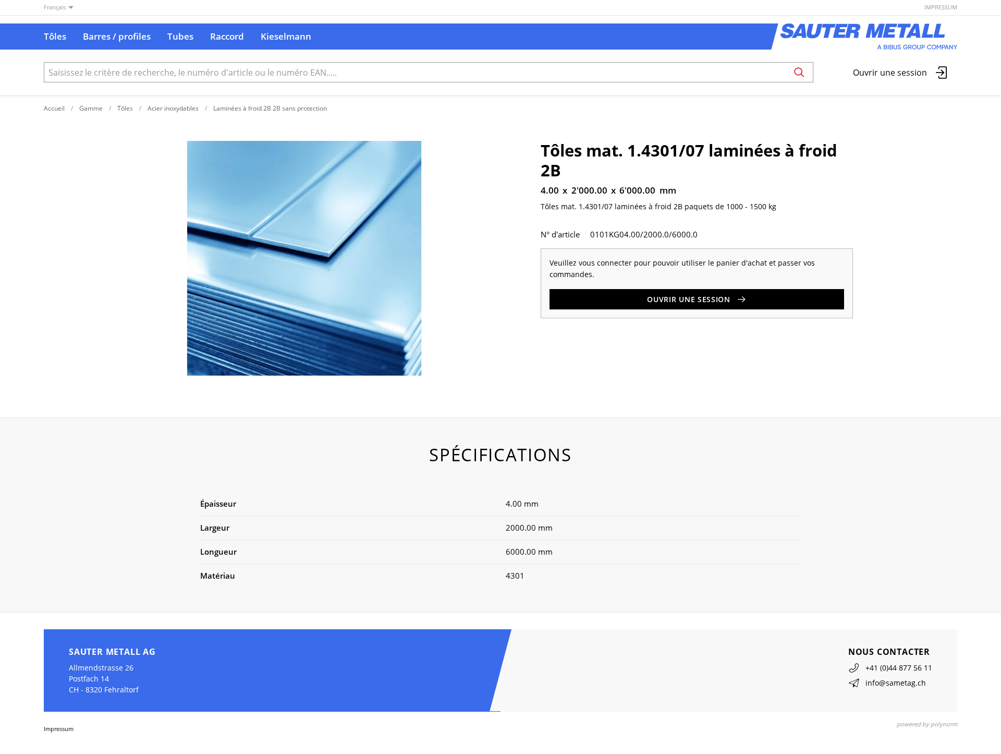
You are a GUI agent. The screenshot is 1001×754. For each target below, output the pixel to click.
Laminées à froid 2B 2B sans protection (270, 108)
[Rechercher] (799, 72)
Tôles (125, 108)
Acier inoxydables (173, 108)
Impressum (940, 7)
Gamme (91, 108)
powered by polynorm (927, 724)
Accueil (54, 108)
